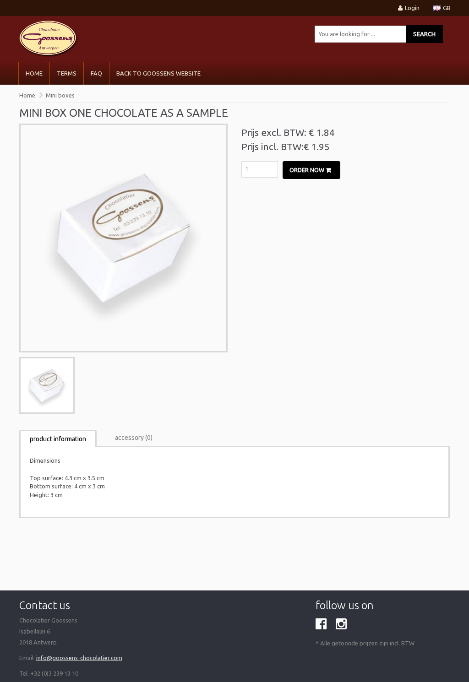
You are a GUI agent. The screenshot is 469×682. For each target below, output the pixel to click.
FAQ (96, 73)
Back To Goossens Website (158, 73)
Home (34, 73)
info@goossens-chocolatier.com (79, 658)
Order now (307, 170)
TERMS (66, 73)
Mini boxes (60, 95)
